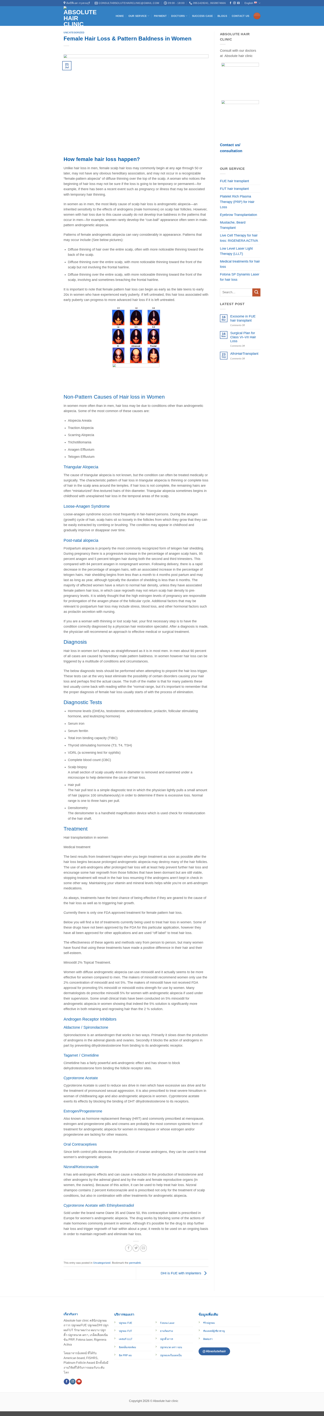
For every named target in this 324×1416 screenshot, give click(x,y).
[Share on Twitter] (136, 1248)
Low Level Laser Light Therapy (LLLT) (236, 251)
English (248, 2)
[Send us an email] (238, 3)
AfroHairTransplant (244, 353)
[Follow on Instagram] (234, 3)
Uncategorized (74, 32)
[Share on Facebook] (128, 1248)
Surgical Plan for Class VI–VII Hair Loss (243, 337)
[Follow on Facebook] (230, 3)
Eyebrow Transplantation (238, 215)
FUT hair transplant (234, 189)
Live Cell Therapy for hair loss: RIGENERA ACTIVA (239, 238)
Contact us (240, 15)
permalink (135, 1262)
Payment (160, 15)
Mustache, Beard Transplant (232, 225)
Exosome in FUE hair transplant (243, 318)
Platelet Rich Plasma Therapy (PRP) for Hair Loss (237, 202)
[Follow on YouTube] (79, 1382)
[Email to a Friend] (143, 1248)
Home (120, 15)
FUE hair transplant (234, 181)
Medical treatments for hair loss (240, 264)
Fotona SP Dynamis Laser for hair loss (239, 276)
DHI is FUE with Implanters (181, 1273)
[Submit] (256, 292)
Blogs (222, 15)
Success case (202, 15)
